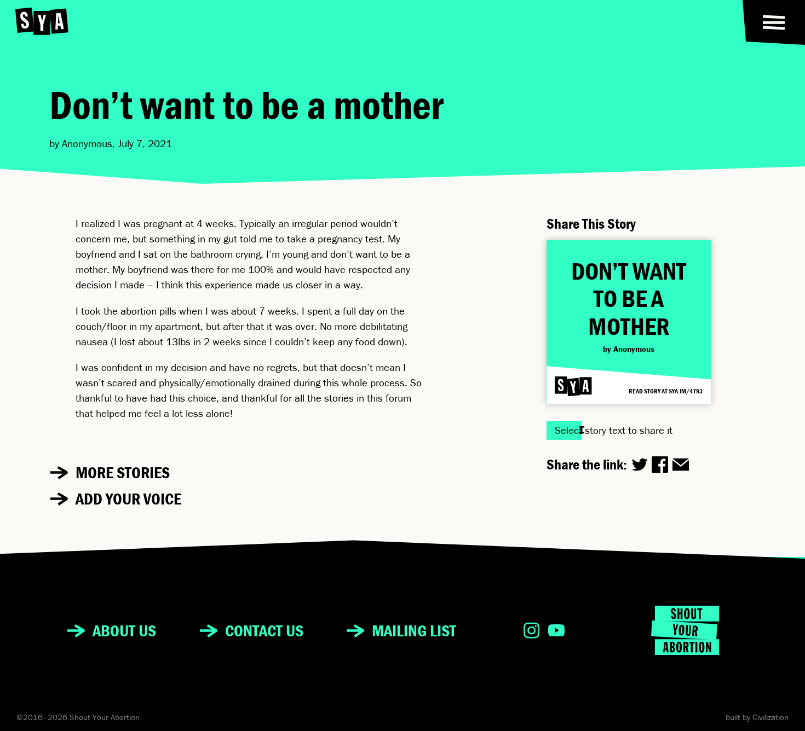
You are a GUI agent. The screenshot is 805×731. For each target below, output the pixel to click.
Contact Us (264, 631)
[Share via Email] (680, 464)
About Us (124, 631)
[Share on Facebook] (660, 464)
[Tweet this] (639, 464)
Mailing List (414, 631)
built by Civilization (757, 717)
